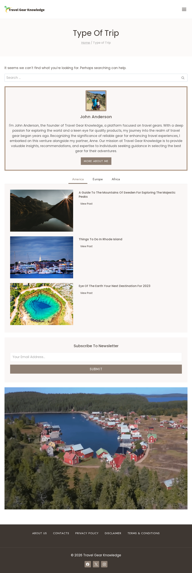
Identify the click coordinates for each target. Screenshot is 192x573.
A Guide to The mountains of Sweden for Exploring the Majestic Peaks (127, 195)
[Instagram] (104, 564)
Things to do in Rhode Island (100, 239)
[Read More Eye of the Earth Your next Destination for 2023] (41, 304)
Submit (96, 369)
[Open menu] (184, 9)
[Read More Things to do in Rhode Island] (41, 257)
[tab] (77, 180)
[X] (96, 564)
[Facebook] (88, 564)
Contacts (61, 533)
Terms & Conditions (144, 533)
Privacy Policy (87, 533)
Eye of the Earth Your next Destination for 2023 (114, 286)
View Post (87, 204)
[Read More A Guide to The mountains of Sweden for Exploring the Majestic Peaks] (41, 211)
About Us (39, 533)
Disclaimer (113, 533)
